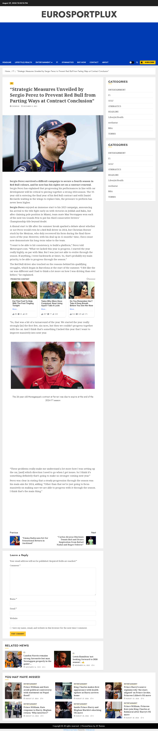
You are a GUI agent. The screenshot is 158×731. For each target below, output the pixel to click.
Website (14, 618)
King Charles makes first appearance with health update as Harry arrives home (86, 691)
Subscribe (149, 62)
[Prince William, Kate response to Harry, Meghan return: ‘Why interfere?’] (13, 710)
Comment (15, 565)
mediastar (113, 122)
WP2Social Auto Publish (70, 730)
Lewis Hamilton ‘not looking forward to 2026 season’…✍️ (85, 659)
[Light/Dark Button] (131, 62)
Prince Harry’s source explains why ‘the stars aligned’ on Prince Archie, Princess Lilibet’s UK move (137, 691)
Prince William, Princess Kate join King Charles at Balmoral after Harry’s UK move (137, 710)
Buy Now (81, 62)
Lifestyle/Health (23, 62)
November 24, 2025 (33, 667)
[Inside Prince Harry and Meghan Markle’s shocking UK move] (63, 710)
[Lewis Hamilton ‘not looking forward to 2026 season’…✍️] (62, 659)
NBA (110, 128)
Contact (94, 62)
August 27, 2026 (32, 699)
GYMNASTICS (68, 62)
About (105, 62)
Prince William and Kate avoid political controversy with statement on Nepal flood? (38, 691)
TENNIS (112, 133)
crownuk (16, 106)
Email (13, 608)
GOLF (110, 100)
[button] (137, 62)
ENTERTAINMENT (43, 62)
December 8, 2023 (30, 106)
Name (13, 599)
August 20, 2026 (82, 716)
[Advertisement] (79, 41)
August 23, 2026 (132, 699)
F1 (57, 62)
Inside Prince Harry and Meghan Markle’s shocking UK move (87, 710)
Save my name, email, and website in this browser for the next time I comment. (49, 628)
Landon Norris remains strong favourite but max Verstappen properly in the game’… (37, 659)
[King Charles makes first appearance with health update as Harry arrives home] (63, 690)
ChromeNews (87, 726)
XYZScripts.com (90, 730)
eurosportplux (79, 14)
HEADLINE (6, 62)
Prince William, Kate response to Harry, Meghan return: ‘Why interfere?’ (37, 710)
